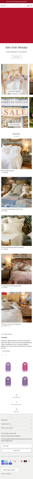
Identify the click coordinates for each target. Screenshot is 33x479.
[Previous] (2, 154)
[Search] (5, 5)
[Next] (30, 154)
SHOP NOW (16, 57)
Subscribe (16, 450)
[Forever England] (16, 5)
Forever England (8, 473)
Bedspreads (16, 134)
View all (16, 136)
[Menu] (1, 5)
